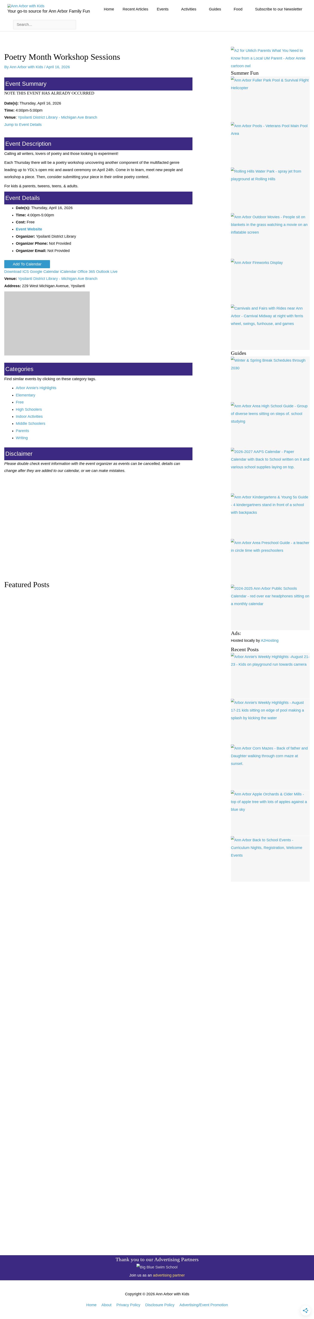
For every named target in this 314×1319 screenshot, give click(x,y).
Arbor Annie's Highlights (36, 388)
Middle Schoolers (30, 423)
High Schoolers (29, 409)
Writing (22, 438)
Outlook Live (106, 271)
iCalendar (68, 271)
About (106, 1305)
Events (163, 9)
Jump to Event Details (23, 124)
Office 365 (86, 271)
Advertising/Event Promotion (203, 1305)
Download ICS (16, 271)
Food (238, 9)
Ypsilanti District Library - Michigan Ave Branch (57, 117)
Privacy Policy (128, 1305)
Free (20, 402)
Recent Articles (135, 9)
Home (109, 9)
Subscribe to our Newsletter (278, 9)
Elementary (25, 395)
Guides (215, 9)
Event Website (29, 229)
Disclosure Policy (160, 1305)
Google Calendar (44, 271)
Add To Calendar (27, 264)
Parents (22, 431)
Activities (188, 9)
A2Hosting (270, 640)
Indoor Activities (29, 416)
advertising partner (169, 1275)
